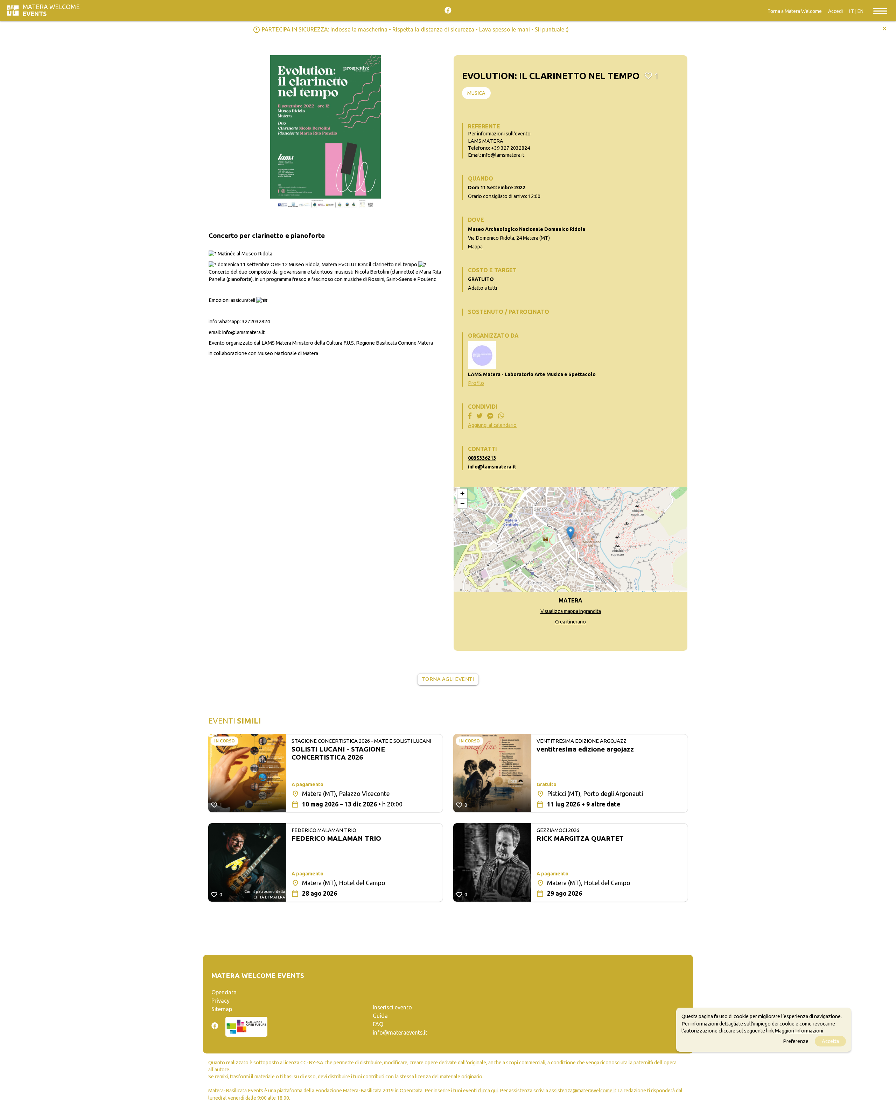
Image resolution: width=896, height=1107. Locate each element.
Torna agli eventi (448, 679)
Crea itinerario (570, 622)
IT (851, 11)
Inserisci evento (392, 1007)
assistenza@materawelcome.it (582, 1090)
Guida (380, 1016)
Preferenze (795, 1041)
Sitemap (221, 1009)
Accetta (830, 1041)
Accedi (835, 11)
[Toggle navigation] (880, 10)
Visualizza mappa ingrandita (570, 611)
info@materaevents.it (400, 1032)
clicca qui (488, 1090)
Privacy (220, 1000)
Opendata (224, 992)
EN (860, 11)
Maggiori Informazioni (799, 1031)
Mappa (475, 246)
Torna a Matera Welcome (795, 11)
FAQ (378, 1024)
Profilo (476, 383)
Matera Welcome (51, 10)
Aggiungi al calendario (492, 425)
